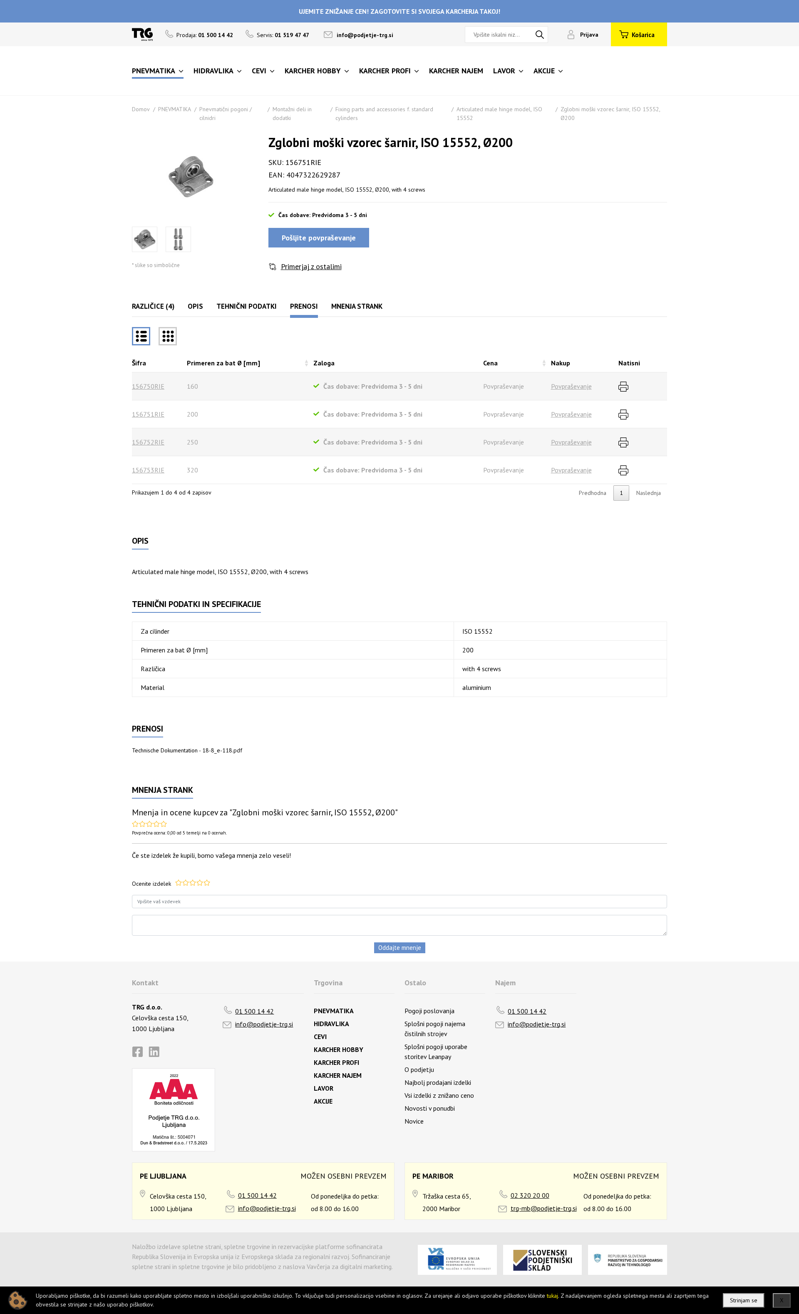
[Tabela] (141, 336)
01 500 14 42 (254, 1011)
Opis (195, 306)
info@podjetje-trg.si (365, 35)
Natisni (629, 363)
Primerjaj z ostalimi (311, 266)
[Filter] (168, 336)
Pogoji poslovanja (429, 1011)
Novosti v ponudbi (429, 1108)
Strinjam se (743, 1300)
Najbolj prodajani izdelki (437, 1082)
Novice (414, 1121)
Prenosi (304, 306)
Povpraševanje (571, 386)
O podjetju (419, 1069)
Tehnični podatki (246, 306)
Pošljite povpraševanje (319, 237)
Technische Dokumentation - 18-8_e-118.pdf (187, 750)
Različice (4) (153, 306)
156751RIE (148, 414)
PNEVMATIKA (174, 109)
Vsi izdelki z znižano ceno (439, 1095)
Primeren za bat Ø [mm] (223, 363)
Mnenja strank (356, 306)
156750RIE (148, 386)
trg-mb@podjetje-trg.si (544, 1208)
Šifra (139, 363)
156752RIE (148, 442)
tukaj (552, 1295)
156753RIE (148, 470)
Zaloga (324, 363)
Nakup (560, 363)
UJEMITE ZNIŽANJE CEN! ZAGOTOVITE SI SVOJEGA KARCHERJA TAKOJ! (399, 11)
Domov (141, 109)
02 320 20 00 (530, 1195)
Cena (490, 363)
